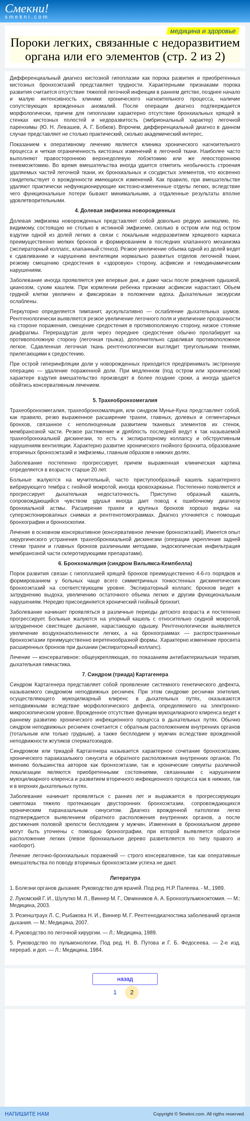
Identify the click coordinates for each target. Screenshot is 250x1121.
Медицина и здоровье (203, 31)
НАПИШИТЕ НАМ (27, 1114)
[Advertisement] (125, 1057)
